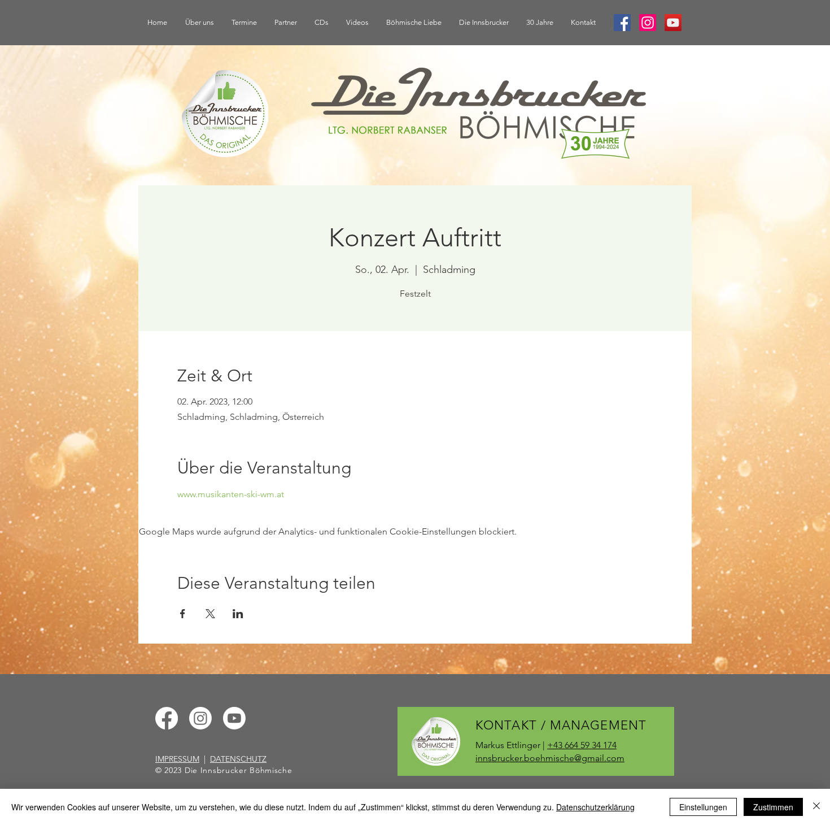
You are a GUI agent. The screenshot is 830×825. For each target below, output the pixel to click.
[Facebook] (622, 22)
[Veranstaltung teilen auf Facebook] (182, 613)
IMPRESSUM (177, 759)
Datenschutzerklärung (595, 807)
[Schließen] (816, 807)
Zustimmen (773, 807)
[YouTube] (673, 22)
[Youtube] (234, 718)
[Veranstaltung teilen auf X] (210, 613)
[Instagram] (647, 22)
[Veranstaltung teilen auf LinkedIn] (238, 613)
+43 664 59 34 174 (582, 745)
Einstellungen (703, 807)
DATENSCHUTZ (238, 759)
